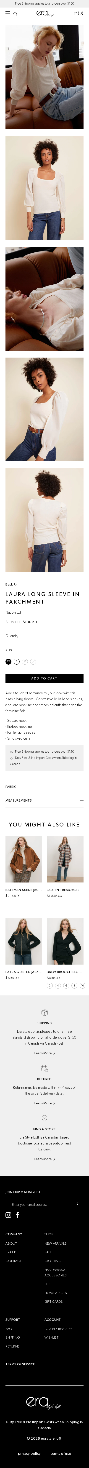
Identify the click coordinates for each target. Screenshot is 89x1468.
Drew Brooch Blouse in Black (65, 972)
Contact (13, 1261)
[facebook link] (17, 1215)
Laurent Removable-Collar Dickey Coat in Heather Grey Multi (65, 890)
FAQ (8, 1329)
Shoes (49, 1284)
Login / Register (58, 1329)
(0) (81, 13)
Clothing (52, 1261)
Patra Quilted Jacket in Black (23, 972)
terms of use (60, 1453)
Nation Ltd (13, 612)
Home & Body (56, 1293)
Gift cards (53, 1301)
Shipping (12, 1337)
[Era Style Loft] (46, 13)
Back (9, 584)
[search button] (15, 13)
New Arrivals (55, 1243)
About (11, 1243)
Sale (48, 1252)
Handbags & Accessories (55, 1272)
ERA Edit (12, 1252)
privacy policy (29, 1453)
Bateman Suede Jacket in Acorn (23, 890)
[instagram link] (8, 1215)
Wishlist (51, 1337)
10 (82, 985)
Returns (12, 1346)
